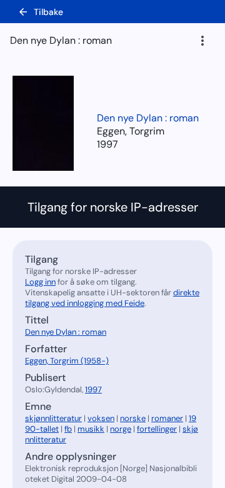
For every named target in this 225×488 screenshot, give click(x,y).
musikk (91, 429)
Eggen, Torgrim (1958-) (67, 360)
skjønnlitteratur (53, 418)
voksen (101, 418)
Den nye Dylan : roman (148, 118)
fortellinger (157, 429)
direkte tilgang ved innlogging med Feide (112, 297)
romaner (167, 418)
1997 (107, 144)
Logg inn (40, 282)
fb (68, 429)
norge (120, 429)
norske (133, 418)
